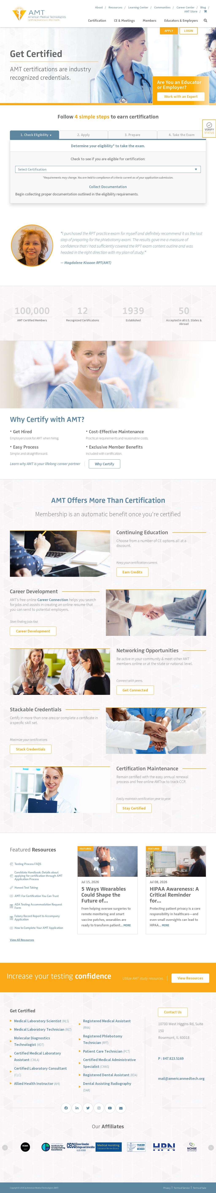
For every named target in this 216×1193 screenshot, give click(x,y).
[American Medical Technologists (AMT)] (39, 13)
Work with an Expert (181, 96)
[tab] (34, 134)
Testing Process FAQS (28, 864)
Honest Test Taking (26, 887)
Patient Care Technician (106, 1051)
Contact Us (173, 1012)
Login (188, 31)
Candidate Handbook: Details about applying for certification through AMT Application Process (38, 876)
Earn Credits (132, 572)
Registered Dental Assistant (110, 1074)
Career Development (33, 631)
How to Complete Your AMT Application (39, 928)
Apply (169, 31)
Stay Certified (134, 808)
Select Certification (32, 169)
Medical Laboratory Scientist (41, 1020)
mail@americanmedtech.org (181, 1078)
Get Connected (135, 690)
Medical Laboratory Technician (43, 1029)
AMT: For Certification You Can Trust (37, 896)
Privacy (166, 1187)
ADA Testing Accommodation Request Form (38, 906)
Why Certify (104, 463)
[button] (205, 20)
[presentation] (5, 1148)
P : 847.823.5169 (171, 1058)
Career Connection (52, 599)
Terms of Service (182, 1187)
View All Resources (22, 940)
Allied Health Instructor (37, 1083)
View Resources (190, 978)
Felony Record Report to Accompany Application (37, 917)
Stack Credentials (30, 749)
